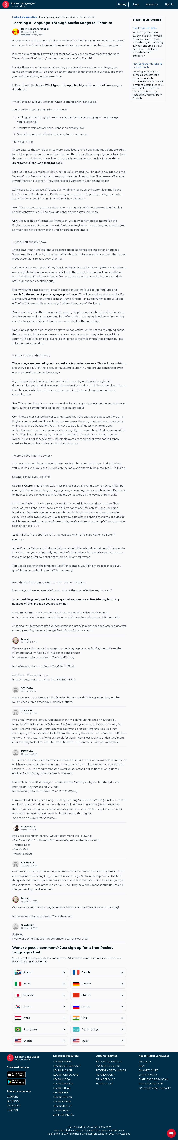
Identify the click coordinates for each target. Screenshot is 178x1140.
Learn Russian (62, 1070)
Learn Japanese (63, 1083)
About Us (152, 4)
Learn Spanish (62, 1061)
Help (136, 4)
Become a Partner (151, 1083)
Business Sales (148, 1070)
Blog (142, 1066)
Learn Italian (62, 1088)
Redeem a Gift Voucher (111, 1070)
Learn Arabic (61, 1110)
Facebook (13, 1101)
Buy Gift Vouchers (108, 1066)
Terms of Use (104, 1083)
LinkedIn (12, 1110)
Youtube (12, 1096)
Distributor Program (153, 1079)
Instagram (14, 1105)
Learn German (62, 1097)
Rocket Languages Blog (24, 17)
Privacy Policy (105, 1079)
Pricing (122, 4)
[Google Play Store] (23, 1082)
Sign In (169, 4)
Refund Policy (105, 1075)
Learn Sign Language (67, 1066)
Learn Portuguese (65, 1075)
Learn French (62, 1101)
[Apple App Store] (23, 1074)
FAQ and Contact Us (109, 1061)
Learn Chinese (62, 1106)
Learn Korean (62, 1079)
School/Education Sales (155, 1088)
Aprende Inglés (63, 1115)
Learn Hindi (60, 1092)
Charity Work (148, 1075)
